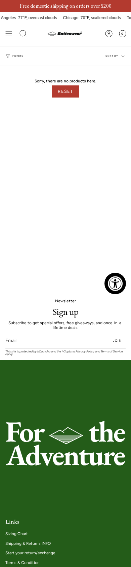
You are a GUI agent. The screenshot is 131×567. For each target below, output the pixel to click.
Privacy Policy (85, 351)
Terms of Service (112, 351)
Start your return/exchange (30, 553)
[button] (23, 34)
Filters (18, 56)
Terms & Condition (22, 562)
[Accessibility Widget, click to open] (115, 283)
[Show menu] (9, 34)
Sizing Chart (16, 533)
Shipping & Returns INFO (28, 543)
